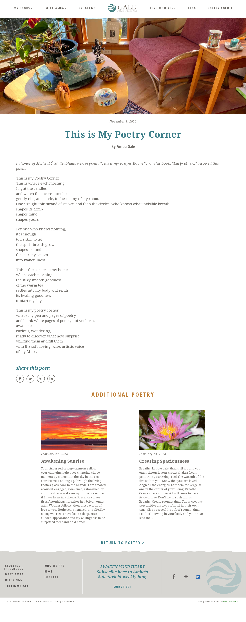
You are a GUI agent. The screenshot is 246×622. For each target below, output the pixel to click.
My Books (22, 8)
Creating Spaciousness (164, 461)
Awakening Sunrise (62, 461)
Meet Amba (55, 8)
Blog (192, 8)
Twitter (30, 379)
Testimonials (161, 8)
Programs (87, 8)
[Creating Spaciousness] (172, 430)
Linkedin (198, 576)
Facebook (20, 379)
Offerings (13, 580)
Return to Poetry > (123, 542)
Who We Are (54, 566)
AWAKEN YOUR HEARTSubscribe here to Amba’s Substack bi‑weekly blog (122, 571)
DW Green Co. (231, 601)
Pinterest (41, 379)
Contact (51, 577)
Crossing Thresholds (14, 567)
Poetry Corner (220, 8)
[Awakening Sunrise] (74, 430)
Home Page (122, 8)
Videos (186, 576)
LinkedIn (51, 379)
